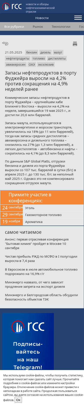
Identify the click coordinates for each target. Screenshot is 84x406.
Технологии (61, 26)
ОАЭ (32, 64)
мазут (58, 52)
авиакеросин (15, 64)
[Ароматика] (53, 222)
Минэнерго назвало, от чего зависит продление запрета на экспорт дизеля (35, 284)
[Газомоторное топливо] (53, 215)
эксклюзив (46, 64)
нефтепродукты (17, 58)
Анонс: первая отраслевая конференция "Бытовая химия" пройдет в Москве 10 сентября (36, 243)
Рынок (38, 26)
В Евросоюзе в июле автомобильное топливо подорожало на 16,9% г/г (41, 271)
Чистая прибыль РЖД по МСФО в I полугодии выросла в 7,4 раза (41, 258)
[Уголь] (53, 208)
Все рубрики (14, 26)
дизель (45, 52)
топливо (39, 58)
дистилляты (57, 58)
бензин (31, 52)
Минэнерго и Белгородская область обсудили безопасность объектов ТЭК (41, 297)
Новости (42, 18)
